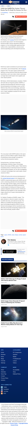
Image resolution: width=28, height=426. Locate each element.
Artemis (24, 68)
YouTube (6, 391)
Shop (14, 371)
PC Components (17, 352)
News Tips (3, 374)
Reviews (3, 354)
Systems (15, 354)
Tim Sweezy (12, 240)
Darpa (16, 234)
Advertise (3, 371)
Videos (15, 362)
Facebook (6, 389)
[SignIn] (3, 2)
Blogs (2, 358)
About (2, 369)
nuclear (12, 39)
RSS (5, 393)
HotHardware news (21, 251)
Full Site (3, 360)
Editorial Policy (17, 374)
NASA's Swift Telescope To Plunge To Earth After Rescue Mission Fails (13, 279)
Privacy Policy (4, 378)
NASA (9, 234)
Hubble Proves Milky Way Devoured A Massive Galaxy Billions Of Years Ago (11, 323)
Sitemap (3, 362)
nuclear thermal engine (8, 178)
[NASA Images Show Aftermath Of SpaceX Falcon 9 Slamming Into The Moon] (14, 292)
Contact (3, 376)
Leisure (15, 360)
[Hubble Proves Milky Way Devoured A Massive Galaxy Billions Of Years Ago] (14, 314)
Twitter (5, 387)
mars (13, 234)
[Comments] (13, 16)
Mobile (14, 356)
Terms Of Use (14, 425)
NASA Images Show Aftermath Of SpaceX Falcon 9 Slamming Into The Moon (13, 301)
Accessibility (16, 369)
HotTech (3, 380)
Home (2, 352)
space (5, 234)
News (2, 356)
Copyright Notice (23, 423)
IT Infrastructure (17, 358)
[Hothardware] (14, 2)
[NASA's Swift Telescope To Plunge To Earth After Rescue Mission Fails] (14, 270)
